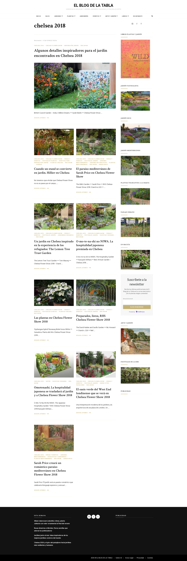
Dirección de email (128, 298)
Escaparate (137, 16)
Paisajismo (80, 385)
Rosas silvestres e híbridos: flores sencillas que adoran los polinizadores (51, 529)
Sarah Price (103, 164)
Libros (124, 16)
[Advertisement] (137, 408)
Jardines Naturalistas (98, 163)
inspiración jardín (71, 46)
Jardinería (84, 16)
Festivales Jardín (91, 161)
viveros (39, 164)
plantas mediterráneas (43, 459)
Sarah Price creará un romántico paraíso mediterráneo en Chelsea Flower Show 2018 (50, 469)
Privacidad (140, 558)
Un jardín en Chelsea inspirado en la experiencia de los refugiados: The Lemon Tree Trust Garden (54, 247)
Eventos (96, 16)
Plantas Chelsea (56, 163)
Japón (48, 381)
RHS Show (84, 46)
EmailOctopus (141, 311)
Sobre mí (119, 558)
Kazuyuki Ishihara (107, 235)
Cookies (150, 558)
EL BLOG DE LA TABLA (93, 5)
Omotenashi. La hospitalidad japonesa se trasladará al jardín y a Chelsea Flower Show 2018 (53, 391)
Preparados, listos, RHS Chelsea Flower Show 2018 (93, 318)
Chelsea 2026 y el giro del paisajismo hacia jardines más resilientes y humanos (52, 543)
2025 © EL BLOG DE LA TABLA (101, 558)
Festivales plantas (49, 161)
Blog (48, 16)
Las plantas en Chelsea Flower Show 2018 (53, 320)
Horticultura (64, 161)
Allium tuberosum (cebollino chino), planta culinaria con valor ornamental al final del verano (52, 522)
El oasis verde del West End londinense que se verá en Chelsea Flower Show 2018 (93, 393)
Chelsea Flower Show (54, 46)
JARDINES (57, 16)
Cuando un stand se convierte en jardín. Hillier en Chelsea (53, 171)
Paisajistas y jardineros (57, 457)
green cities (104, 383)
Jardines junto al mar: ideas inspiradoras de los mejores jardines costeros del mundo (51, 536)
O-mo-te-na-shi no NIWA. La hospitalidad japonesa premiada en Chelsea (94, 245)
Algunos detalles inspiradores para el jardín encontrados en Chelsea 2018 (70, 53)
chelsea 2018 (39, 46)
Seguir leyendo (40, 118)
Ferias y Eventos (52, 455)
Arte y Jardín (110, 16)
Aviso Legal (129, 558)
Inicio (38, 16)
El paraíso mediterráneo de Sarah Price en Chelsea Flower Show (95, 173)
